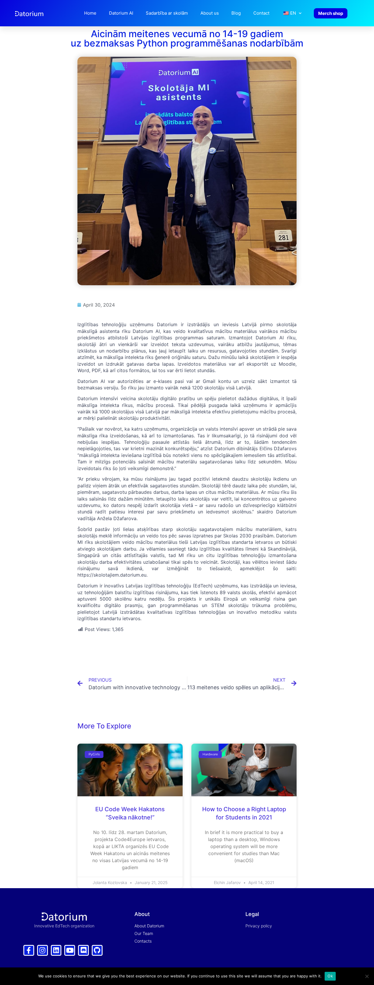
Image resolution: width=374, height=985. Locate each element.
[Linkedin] (56, 950)
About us (209, 13)
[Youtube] (69, 950)
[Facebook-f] (28, 950)
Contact (261, 13)
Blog (236, 13)
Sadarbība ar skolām (167, 13)
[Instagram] (42, 950)
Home (90, 13)
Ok (330, 976)
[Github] (97, 950)
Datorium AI (121, 13)
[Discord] (83, 950)
